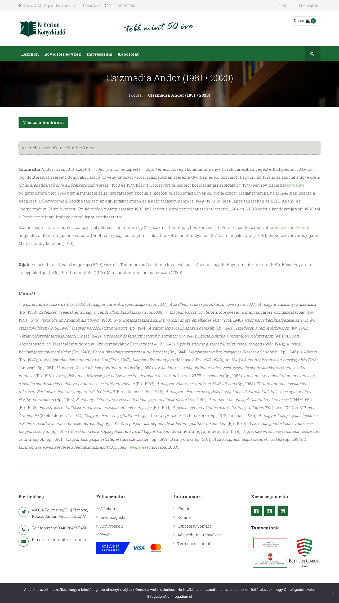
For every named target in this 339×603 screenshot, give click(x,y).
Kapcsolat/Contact (194, 526)
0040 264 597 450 (121, 5)
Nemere (137, 447)
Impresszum (99, 54)
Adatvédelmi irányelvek (199, 534)
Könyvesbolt (111, 526)
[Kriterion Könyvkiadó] (43, 28)
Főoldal (136, 95)
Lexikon (30, 54)
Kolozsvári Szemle (292, 227)
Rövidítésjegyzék (62, 54)
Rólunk (184, 517)
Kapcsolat (128, 54)
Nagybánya (293, 185)
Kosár (299, 20)
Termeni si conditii (195, 543)
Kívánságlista (308, 5)
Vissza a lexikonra (43, 122)
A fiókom (284, 5)
